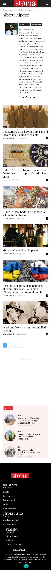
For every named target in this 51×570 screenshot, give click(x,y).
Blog (5, 127)
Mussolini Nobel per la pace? (20, 250)
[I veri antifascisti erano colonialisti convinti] (25, 312)
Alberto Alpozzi (8, 138)
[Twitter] (30, 97)
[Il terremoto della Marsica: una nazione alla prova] (10, 451)
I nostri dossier (10, 508)
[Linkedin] (23, 97)
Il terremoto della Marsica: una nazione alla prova (29, 452)
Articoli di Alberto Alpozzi (24, 10)
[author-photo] (11, 61)
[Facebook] (19, 97)
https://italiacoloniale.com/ (26, 29)
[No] (47, 560)
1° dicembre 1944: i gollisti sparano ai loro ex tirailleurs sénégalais (25, 133)
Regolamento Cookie (12, 520)
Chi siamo (7, 487)
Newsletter (11, 532)
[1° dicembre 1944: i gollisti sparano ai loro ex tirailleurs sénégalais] (25, 116)
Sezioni (6, 504)
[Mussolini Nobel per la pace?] (25, 235)
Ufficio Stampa (12, 536)
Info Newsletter (10, 524)
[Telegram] (26, 97)
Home (5, 10)
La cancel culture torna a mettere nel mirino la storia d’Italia (29, 436)
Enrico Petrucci (22, 441)
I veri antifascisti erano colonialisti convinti (24, 328)
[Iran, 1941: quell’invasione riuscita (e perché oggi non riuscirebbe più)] (10, 419)
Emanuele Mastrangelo (25, 425)
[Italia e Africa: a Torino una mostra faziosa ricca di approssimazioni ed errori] (25, 155)
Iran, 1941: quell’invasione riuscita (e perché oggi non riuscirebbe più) (29, 420)
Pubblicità (10, 540)
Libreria (6, 496)
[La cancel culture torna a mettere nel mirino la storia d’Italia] (10, 435)
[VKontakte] (34, 97)
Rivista (6, 491)
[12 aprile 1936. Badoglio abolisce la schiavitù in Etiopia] (25, 197)
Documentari (9, 500)
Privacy (6, 516)
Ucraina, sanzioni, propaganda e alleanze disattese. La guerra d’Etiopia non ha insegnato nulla (23, 289)
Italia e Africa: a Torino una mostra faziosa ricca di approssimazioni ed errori (25, 173)
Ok (26, 566)
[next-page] (21, 345)
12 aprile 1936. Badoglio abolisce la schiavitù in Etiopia (24, 213)
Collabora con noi (13, 544)
